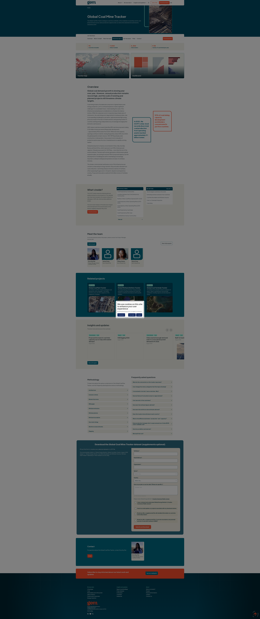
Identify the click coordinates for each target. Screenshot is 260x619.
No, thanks (132, 315)
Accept (139, 315)
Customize (121, 315)
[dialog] (130, 309)
